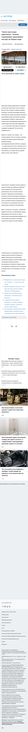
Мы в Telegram (12, 20)
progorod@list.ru (9, 660)
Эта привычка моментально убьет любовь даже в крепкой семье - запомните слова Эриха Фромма (15, 311)
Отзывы (3, 625)
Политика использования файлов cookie (10, 638)
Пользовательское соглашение (8, 630)
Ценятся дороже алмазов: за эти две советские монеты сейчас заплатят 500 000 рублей (14, 289)
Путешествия (19, 44)
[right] (26, 21)
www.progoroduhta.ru (13, 649)
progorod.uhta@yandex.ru (7, 662)
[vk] (12, 326)
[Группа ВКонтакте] (7, 67)
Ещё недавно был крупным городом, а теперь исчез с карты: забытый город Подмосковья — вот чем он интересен (12, 363)
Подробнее (11, 717)
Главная (3, 641)
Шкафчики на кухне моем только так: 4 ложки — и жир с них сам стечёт (14, 282)
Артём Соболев (16, 49)
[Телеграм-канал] (20, 70)
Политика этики (5, 617)
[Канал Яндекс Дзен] (7, 70)
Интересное (4, 644)
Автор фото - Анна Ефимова (17, 63)
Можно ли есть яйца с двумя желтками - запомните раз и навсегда (13, 295)
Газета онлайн (4, 20)
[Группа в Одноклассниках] (5, 606)
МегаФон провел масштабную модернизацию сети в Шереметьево (11, 382)
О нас (3, 628)
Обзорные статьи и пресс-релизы (9, 611)
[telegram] (16, 326)
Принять (22, 24)
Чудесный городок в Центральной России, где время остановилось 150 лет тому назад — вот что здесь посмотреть (13, 373)
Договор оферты (5, 614)
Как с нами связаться (6, 622)
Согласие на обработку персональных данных (11, 633)
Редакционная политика (7, 620)
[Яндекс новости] (20, 67)
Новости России (7, 44)
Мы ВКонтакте (20, 20)
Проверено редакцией (9, 317)
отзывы (3, 126)
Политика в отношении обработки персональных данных (14, 636)
